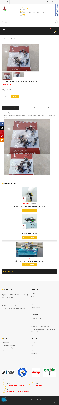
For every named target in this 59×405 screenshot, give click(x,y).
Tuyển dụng (4, 350)
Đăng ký (53, 1)
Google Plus (35, 348)
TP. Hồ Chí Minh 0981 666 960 (10, 305)
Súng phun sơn (34, 304)
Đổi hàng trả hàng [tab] (47, 108)
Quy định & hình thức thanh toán (9, 345)
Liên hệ (32, 301)
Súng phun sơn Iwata (35, 307)
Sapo (56, 399)
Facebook (34, 342)
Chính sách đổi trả (34, 321)
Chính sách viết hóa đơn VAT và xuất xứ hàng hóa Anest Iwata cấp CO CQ (43, 330)
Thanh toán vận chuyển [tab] (28, 108)
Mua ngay (15, 96)
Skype (33, 350)
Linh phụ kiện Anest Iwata (15, 38)
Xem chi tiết (33, 210)
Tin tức (32, 299)
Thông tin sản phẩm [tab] (10, 108)
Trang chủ (4, 38)
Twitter (33, 345)
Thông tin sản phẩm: (7, 90)
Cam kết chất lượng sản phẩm (8, 348)
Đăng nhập (45, 1)
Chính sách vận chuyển (36, 318)
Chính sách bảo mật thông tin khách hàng (40, 326)
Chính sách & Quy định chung (37, 323)
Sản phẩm (33, 296)
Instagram (34, 353)
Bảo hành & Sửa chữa (6, 342)
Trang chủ (33, 293)
